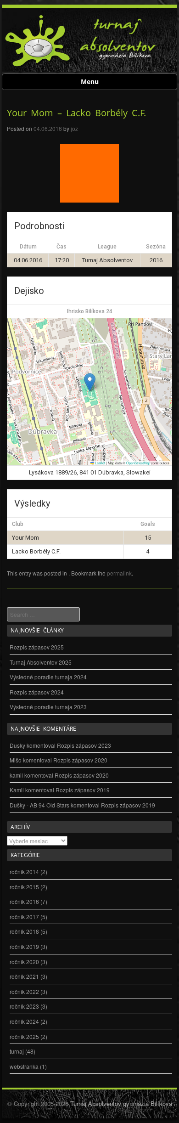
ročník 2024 (24, 1021)
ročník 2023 (24, 1006)
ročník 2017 (24, 916)
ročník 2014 (24, 871)
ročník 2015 (24, 887)
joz (74, 128)
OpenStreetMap (138, 462)
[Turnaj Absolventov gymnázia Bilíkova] (38, 65)
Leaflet (99, 462)
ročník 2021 (24, 976)
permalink (119, 573)
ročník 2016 (24, 901)
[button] (89, 382)
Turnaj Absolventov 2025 (41, 662)
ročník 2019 (24, 946)
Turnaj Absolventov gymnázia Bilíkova (121, 1103)
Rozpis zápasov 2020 (80, 760)
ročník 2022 (24, 991)
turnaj (17, 1051)
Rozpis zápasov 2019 (83, 790)
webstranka (24, 1066)
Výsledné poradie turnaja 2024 (48, 677)
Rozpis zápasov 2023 (84, 745)
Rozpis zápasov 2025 (37, 647)
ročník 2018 (24, 931)
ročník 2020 (24, 961)
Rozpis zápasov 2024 (37, 692)
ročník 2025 (24, 1036)
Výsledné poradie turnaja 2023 (48, 707)
